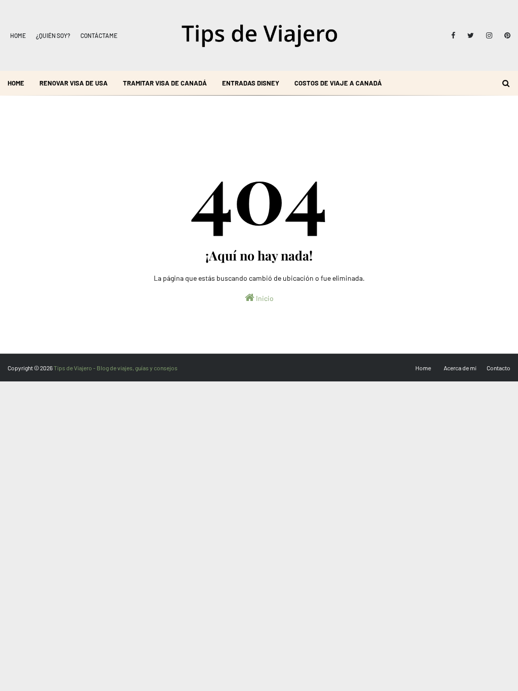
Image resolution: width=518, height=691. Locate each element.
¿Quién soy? (53, 35)
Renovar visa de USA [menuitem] (73, 83)
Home (18, 35)
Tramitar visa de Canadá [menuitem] (165, 83)
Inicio (264, 298)
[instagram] (489, 35)
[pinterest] (505, 35)
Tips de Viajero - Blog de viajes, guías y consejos (116, 367)
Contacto (498, 367)
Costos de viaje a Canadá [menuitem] (338, 83)
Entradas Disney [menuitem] (250, 83)
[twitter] (471, 35)
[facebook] (453, 35)
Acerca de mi (460, 367)
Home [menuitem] (16, 83)
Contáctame (98, 35)
